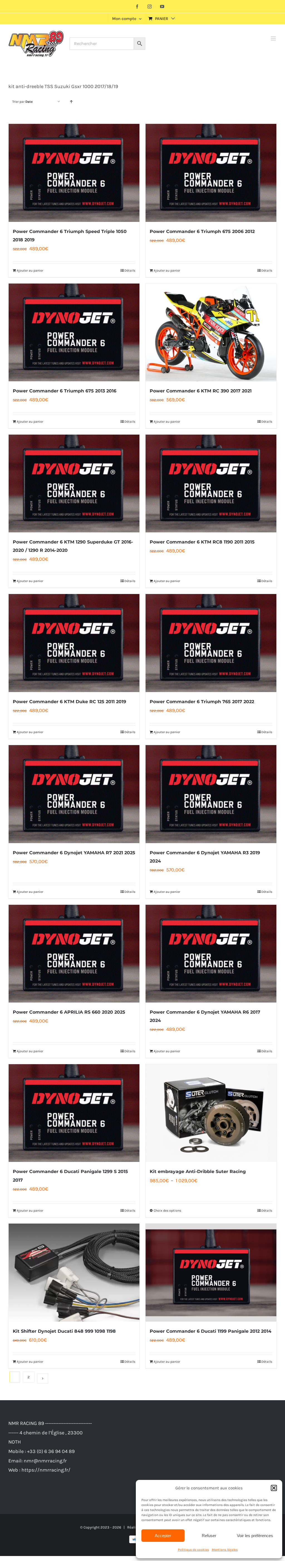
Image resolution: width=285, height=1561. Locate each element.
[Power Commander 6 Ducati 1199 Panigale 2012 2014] (211, 1273)
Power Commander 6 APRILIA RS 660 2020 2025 (69, 1012)
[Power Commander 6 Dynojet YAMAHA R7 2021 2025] (74, 794)
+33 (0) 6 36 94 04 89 (51, 1451)
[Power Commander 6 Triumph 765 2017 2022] (211, 643)
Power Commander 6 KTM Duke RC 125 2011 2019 (69, 701)
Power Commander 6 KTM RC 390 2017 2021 (201, 391)
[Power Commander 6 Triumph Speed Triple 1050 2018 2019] (74, 173)
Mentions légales (225, 1550)
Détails (129, 270)
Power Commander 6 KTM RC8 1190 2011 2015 (202, 542)
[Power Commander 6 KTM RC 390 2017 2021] (211, 333)
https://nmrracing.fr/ (45, 1470)
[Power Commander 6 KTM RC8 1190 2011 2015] (211, 484)
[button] (274, 1488)
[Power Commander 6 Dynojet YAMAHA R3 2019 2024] (211, 794)
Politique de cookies (193, 1550)
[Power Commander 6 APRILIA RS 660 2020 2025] (74, 954)
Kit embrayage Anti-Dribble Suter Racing (198, 1171)
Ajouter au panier (30, 270)
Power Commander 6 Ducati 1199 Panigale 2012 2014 (210, 1331)
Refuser (209, 1535)
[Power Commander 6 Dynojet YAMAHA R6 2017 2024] (211, 954)
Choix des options (167, 1210)
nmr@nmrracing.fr (45, 1461)
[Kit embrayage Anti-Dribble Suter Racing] (211, 1113)
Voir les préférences (255, 1535)
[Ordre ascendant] (71, 101)
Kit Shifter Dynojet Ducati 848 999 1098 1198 (64, 1331)
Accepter (163, 1535)
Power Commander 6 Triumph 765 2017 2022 (202, 701)
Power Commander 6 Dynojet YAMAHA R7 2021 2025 (74, 852)
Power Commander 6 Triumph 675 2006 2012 (202, 231)
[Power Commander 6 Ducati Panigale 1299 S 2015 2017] (74, 1113)
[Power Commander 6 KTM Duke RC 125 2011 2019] (74, 643)
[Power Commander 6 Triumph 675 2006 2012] (211, 173)
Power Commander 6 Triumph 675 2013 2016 (64, 391)
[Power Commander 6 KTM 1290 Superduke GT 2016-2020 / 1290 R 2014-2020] (74, 484)
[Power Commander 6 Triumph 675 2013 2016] (74, 333)
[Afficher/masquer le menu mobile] (274, 38)
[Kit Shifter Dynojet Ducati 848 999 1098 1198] (74, 1273)
